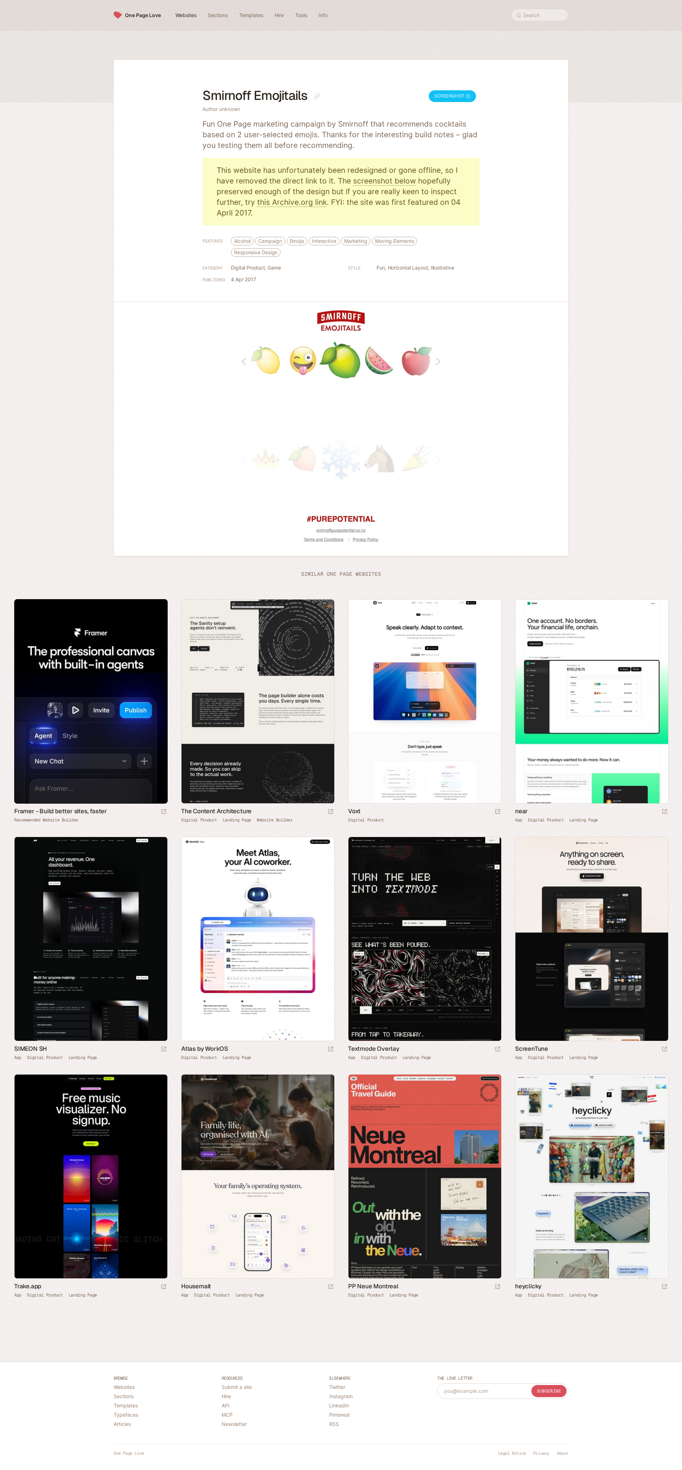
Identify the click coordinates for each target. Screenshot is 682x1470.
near (521, 811)
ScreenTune (531, 1049)
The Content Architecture (216, 811)
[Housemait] (257, 1176)
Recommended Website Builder (46, 820)
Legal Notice (512, 1453)
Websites (124, 1387)
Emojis (297, 241)
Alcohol (242, 241)
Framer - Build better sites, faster (60, 811)
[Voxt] (424, 701)
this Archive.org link (292, 202)
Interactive (324, 241)
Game (274, 268)
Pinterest (339, 1415)
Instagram (341, 1396)
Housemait (196, 1286)
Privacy (541, 1453)
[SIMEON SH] (90, 939)
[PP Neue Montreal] (424, 1176)
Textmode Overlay (373, 1049)
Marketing (355, 241)
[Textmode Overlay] (424, 939)
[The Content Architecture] (257, 701)
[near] (591, 701)
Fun (381, 268)
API (225, 1405)
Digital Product (248, 268)
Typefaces (126, 1415)
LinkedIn (339, 1405)
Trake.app (27, 1286)
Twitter (337, 1387)
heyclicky (528, 1286)
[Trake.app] (90, 1176)
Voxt (354, 811)
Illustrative (442, 268)
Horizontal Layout (408, 268)
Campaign (270, 241)
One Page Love (143, 15)
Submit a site (237, 1387)
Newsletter (234, 1424)
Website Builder (275, 820)
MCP (227, 1415)
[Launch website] (331, 812)
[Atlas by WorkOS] (257, 939)
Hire (226, 1396)
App (518, 820)
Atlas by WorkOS (204, 1049)
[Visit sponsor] (164, 812)
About (562, 1453)
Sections (124, 1396)
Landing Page (237, 820)
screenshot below (384, 180)
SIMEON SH (30, 1049)
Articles (122, 1424)
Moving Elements (394, 241)
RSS (334, 1424)
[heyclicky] (591, 1176)
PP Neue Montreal (373, 1286)
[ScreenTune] (591, 939)
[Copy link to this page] (317, 96)
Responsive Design (255, 252)
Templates (126, 1405)
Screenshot (450, 95)
